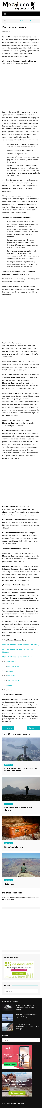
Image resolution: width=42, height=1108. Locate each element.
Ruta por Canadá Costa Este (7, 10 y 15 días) (27, 1015)
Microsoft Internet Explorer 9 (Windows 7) (18, 657)
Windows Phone (13, 680)
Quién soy (9, 884)
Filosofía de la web (13, 847)
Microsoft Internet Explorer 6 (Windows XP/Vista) (20, 645)
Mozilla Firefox (12, 662)
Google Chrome (13, 666)
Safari (9, 685)
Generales (7, 32)
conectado (23, 897)
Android (10, 671)
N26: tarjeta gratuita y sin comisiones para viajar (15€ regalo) (26, 1007)
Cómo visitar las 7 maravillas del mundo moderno (20, 769)
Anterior (9, 728)
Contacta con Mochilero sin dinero (18, 808)
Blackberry (11, 676)
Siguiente (32, 728)
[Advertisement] (21, 88)
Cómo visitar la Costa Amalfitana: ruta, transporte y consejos (27, 1026)
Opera (9, 690)
